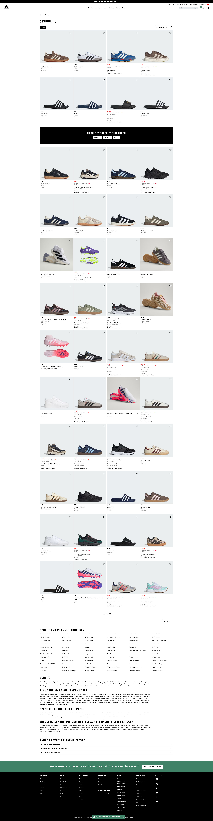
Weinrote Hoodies (135, 670)
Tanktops (132, 654)
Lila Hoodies (88, 664)
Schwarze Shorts (112, 670)
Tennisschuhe (134, 657)
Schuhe (111, 8)
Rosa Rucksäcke (112, 644)
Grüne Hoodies (89, 634)
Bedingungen (135, 817)
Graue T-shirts (66, 667)
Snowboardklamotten (136, 644)
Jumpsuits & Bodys (90, 654)
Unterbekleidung (45, 637)
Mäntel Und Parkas (90, 667)
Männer (90, 8)
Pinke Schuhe (111, 647)
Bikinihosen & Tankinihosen (48, 654)
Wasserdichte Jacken (136, 667)
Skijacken (87, 647)
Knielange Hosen (134, 637)
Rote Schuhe (110, 654)
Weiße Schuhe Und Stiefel (159, 640)
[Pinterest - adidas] (164, 793)
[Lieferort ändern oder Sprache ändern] (208, 4)
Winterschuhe (156, 654)
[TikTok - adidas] (164, 797)
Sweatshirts (133, 647)
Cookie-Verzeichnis (105, 817)
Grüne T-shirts (89, 640)
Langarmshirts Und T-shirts (138, 650)
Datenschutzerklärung (116, 817)
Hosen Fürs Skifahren (91, 644)
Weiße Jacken (156, 637)
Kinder (105, 8)
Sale (123, 8)
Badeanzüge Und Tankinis (47, 634)
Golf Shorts (65, 657)
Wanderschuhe (134, 664)
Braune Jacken (66, 634)
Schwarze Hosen (112, 664)
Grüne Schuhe (89, 637)
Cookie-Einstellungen (79, 817)
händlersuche (169, 4)
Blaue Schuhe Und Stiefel (47, 664)
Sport (117, 8)
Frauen (98, 8)
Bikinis (42, 660)
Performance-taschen (113, 637)
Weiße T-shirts (156, 647)
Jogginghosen (89, 650)
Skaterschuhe (134, 640)
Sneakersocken (66, 640)
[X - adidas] (164, 788)
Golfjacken (65, 650)
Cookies (97, 817)
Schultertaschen (134, 660)
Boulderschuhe (89, 657)
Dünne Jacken (89, 660)
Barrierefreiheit (127, 817)
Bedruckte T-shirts (67, 660)
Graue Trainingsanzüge (69, 670)
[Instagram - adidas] (164, 784)
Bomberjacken (44, 667)
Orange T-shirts (89, 670)
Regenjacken (111, 640)
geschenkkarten (193, 4)
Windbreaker (156, 650)
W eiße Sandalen (156, 634)
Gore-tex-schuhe (112, 660)
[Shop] (6, 7)
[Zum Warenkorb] (208, 8)
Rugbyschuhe (111, 657)
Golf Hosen (65, 647)
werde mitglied (202, 4)
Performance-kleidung (114, 634)
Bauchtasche (44, 650)
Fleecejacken (66, 637)
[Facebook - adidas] (164, 779)
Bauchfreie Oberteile (46, 647)
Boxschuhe (43, 670)
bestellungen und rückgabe (183, 4)
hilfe (174, 4)
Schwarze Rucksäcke (113, 667)
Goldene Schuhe (67, 644)
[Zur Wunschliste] (204, 8)
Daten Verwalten (90, 817)
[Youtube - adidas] (164, 802)
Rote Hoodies (111, 650)
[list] (98, 27)
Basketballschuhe (45, 640)
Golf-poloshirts (66, 654)
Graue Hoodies (66, 664)
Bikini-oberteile (44, 657)
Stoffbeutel (133, 634)
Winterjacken (156, 657)
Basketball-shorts (45, 644)
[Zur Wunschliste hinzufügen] (70, 33)
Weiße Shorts (156, 644)
